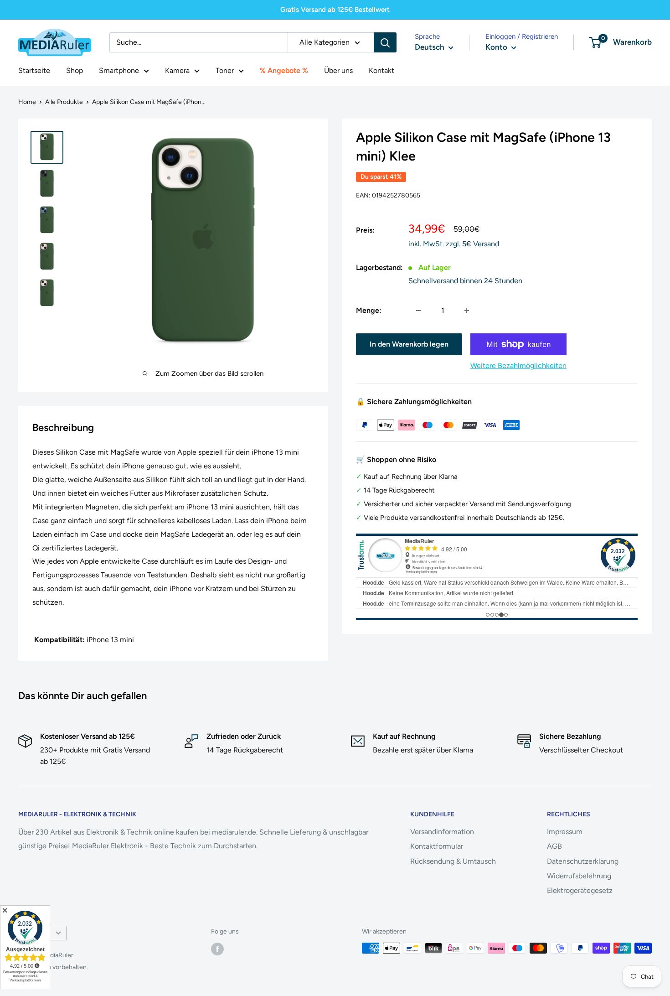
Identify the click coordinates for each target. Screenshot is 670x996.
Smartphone (119, 70)
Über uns (338, 70)
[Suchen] (385, 42)
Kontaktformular (436, 846)
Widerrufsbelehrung (579, 876)
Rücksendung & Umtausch (453, 861)
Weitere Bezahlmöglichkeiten (518, 365)
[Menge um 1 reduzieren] (418, 310)
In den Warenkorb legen (409, 344)
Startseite (34, 70)
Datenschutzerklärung (582, 861)
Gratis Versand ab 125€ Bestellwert (335, 9)
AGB (554, 846)
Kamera (177, 70)
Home (27, 102)
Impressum (564, 831)
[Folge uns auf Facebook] (217, 949)
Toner (225, 70)
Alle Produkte (64, 102)
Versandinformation (442, 831)
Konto (497, 47)
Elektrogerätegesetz (580, 890)
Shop (74, 70)
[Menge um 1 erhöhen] (466, 310)
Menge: (368, 310)
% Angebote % (284, 70)
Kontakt (381, 70)
